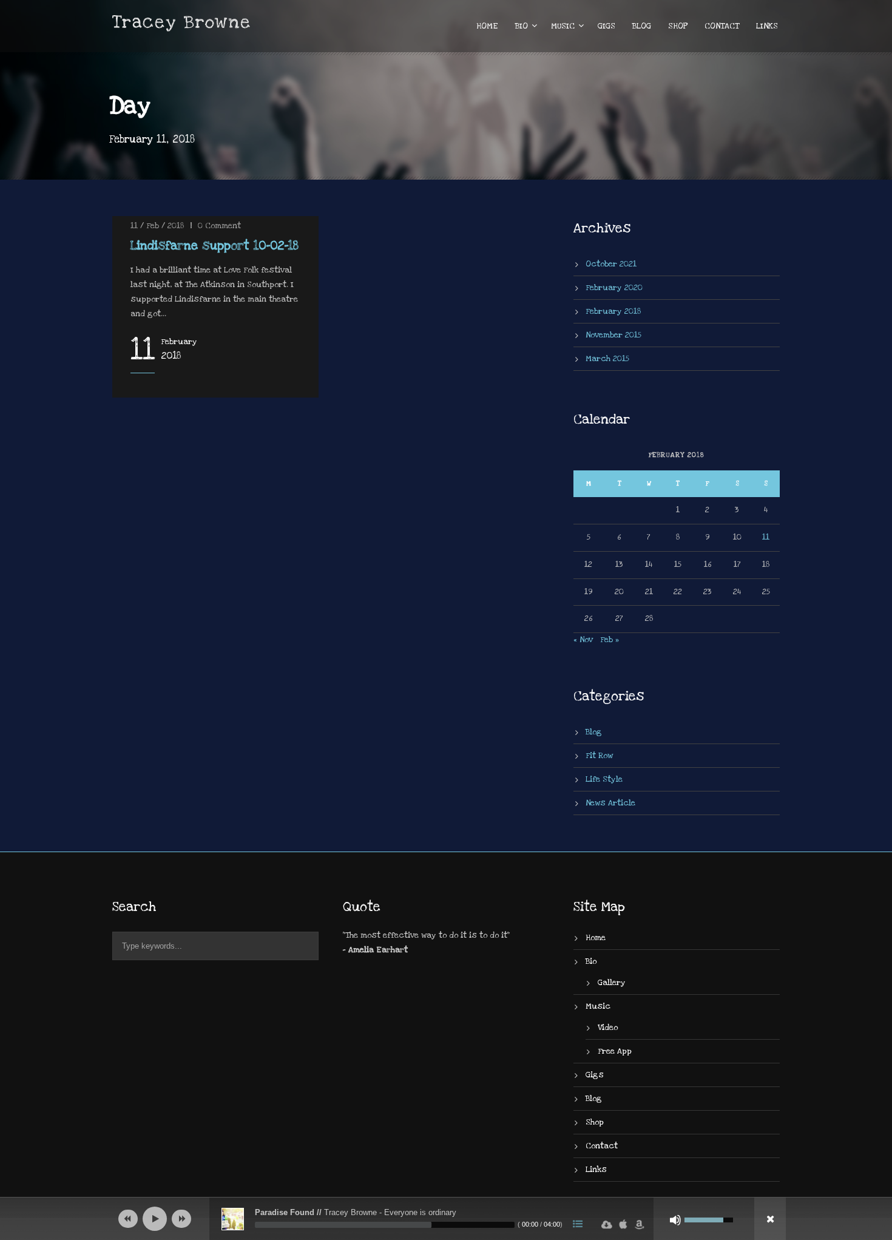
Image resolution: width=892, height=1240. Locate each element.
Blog (641, 26)
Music (563, 26)
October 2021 (611, 264)
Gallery (612, 982)
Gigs (606, 26)
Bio (521, 26)
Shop (678, 26)
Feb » (609, 639)
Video (608, 1027)
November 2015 (613, 335)
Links (767, 26)
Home (487, 26)
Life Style (604, 779)
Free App (615, 1051)
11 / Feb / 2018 (157, 225)
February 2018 (613, 311)
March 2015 (607, 358)
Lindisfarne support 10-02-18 (214, 246)
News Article (610, 803)
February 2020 (614, 287)
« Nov (583, 639)
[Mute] (675, 1220)
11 (765, 537)
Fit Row (599, 755)
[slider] (385, 1225)
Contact (721, 26)
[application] (446, 1219)
